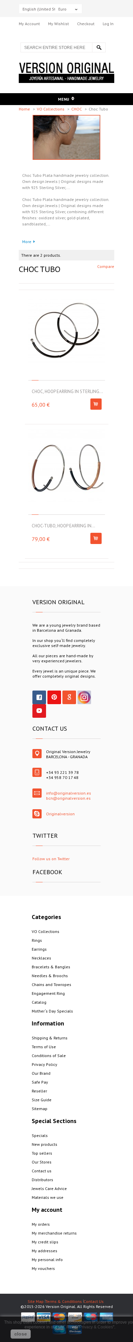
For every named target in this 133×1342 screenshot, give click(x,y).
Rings (37, 940)
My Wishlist (58, 23)
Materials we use (47, 1197)
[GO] (99, 47)
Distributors (42, 1179)
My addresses (44, 1250)
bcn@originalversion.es (68, 798)
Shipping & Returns (50, 1037)
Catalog (39, 1002)
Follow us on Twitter (51, 858)
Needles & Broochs (50, 975)
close (20, 1334)
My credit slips (45, 1241)
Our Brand (41, 1073)
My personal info (47, 1259)
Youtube (39, 711)
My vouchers (43, 1268)
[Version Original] (66, 65)
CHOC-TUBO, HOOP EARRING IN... (63, 526)
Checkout (85, 23)
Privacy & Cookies (96, 1327)
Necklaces (41, 958)
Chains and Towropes (51, 984)
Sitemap (39, 1108)
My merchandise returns (54, 1233)
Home (25, 109)
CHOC (77, 109)
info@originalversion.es (68, 793)
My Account (29, 23)
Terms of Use (44, 1046)
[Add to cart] (96, 404)
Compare (105, 266)
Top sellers (42, 1153)
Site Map (36, 1301)
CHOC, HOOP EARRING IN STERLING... (67, 391)
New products (44, 1144)
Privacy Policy (44, 1064)
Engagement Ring (48, 993)
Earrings (39, 949)
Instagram (84, 697)
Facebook (39, 697)
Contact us (41, 1170)
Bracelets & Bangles (51, 966)
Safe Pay (40, 1082)
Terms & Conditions (63, 1301)
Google (69, 697)
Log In (108, 23)
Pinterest (54, 697)
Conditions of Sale (49, 1055)
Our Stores (41, 1162)
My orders (41, 1224)
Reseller (39, 1090)
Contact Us (94, 1301)
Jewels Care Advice (49, 1188)
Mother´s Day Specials (52, 1011)
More (26, 241)
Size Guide (41, 1099)
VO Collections (51, 109)
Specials (40, 1135)
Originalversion (60, 813)
